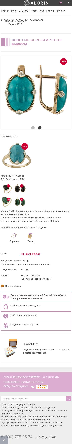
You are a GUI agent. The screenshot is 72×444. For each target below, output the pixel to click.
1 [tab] (32, 124)
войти (46, 264)
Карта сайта (7, 404)
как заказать (51, 377)
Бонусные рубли (33, 382)
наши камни (11, 382)
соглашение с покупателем (21, 377)
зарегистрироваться (27, 264)
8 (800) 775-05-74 (16, 437)
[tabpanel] (36, 90)
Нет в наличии (13, 286)
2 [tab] (39, 124)
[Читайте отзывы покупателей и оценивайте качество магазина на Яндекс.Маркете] (42, 386)
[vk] (32, 387)
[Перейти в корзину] (62, 3)
